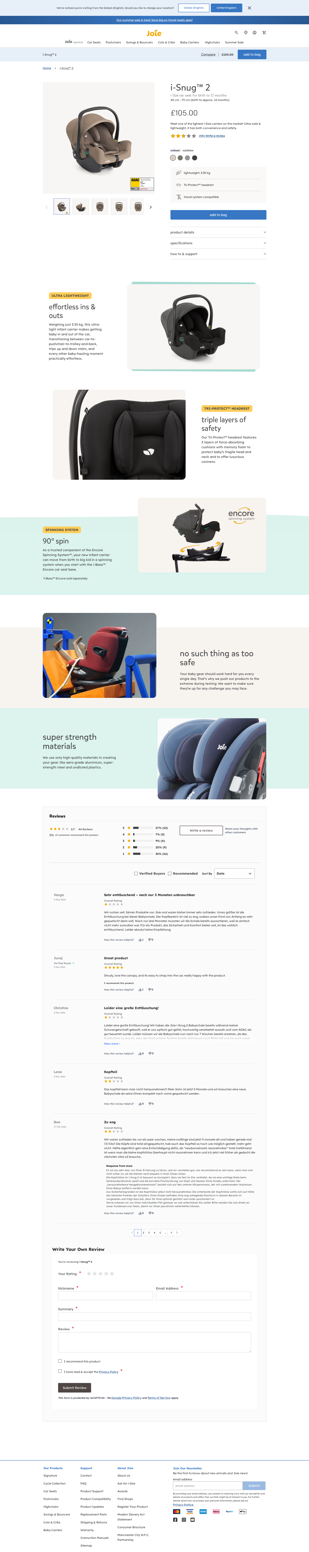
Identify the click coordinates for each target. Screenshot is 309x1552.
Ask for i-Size (126, 1483)
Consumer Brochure (131, 1527)
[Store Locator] (245, 32)
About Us (123, 1475)
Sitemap (86, 1545)
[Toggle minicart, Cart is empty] (263, 32)
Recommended (185, 873)
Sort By (207, 873)
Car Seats (50, 1491)
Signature (50, 1475)
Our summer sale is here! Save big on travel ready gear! (155, 20)
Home (47, 68)
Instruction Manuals (94, 1538)
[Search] (236, 32)
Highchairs (50, 1506)
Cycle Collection (54, 1483)
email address (182, 1479)
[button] (249, 8)
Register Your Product (132, 1506)
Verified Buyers (152, 873)
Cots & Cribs (51, 1522)
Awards (122, 1491)
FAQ (83, 1483)
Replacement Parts (93, 1514)
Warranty (87, 1530)
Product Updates (92, 1506)
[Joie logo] (155, 33)
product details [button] (182, 232)
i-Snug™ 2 (66, 68)
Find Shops (125, 1499)
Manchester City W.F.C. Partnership (133, 1537)
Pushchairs (51, 1499)
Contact (86, 1475)
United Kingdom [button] (226, 7)
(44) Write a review (212, 136)
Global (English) (194, 7)
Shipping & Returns (93, 1522)
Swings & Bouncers (56, 1514)
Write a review (201, 830)
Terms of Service (159, 1398)
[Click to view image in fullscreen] (99, 138)
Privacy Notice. (183, 1504)
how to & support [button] (183, 254)
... (165, 1232)
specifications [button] (181, 243)
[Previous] (132, 1232)
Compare (208, 54)
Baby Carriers (52, 1530)
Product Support (91, 1491)
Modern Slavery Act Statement (130, 1517)
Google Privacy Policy (126, 1398)
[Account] (254, 32)
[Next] (151, 207)
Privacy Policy (108, 1372)
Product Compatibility (95, 1499)
